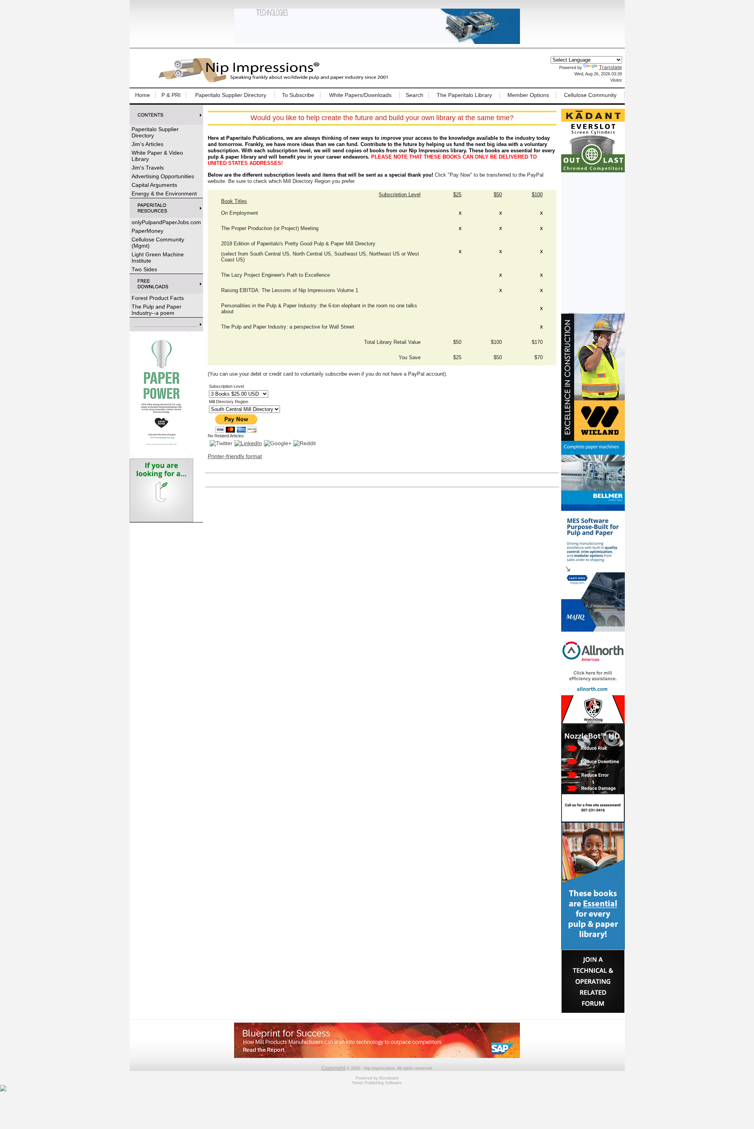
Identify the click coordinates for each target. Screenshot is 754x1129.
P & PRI (171, 95)
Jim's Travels (148, 167)
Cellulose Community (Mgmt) (158, 242)
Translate (610, 67)
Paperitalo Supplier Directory (230, 95)
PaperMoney (147, 231)
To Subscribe (298, 95)
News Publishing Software (377, 1082)
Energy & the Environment (164, 193)
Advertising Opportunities (163, 176)
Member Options (528, 95)
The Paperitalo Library (464, 95)
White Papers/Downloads (360, 95)
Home (142, 95)
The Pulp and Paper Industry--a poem (156, 309)
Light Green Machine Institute (158, 257)
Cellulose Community (590, 95)
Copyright (333, 1068)
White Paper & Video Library (157, 156)
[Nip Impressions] (274, 81)
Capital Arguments (154, 185)
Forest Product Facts (158, 298)
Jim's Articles (147, 144)
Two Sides (144, 269)
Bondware (389, 1078)
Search (414, 95)
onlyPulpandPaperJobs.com (166, 222)
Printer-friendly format (235, 456)
